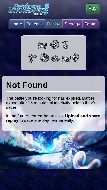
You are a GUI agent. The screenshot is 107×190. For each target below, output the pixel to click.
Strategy (72, 24)
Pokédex (34, 24)
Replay (53, 24)
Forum (90, 24)
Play (92, 8)
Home (16, 24)
